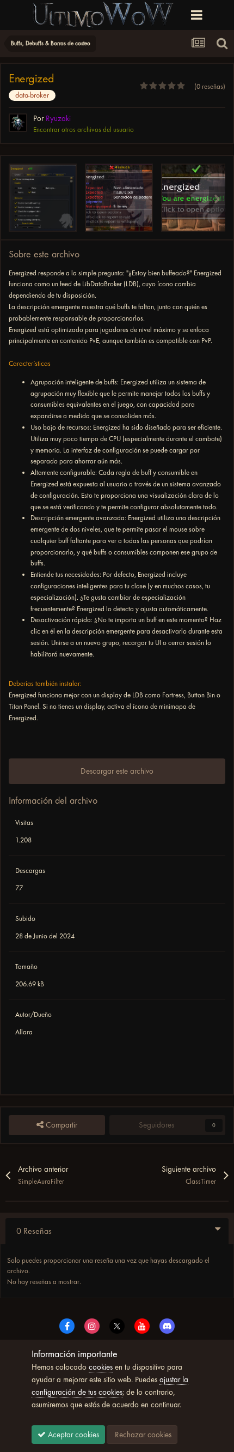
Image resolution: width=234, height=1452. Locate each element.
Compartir (60, 1125)
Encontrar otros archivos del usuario (83, 129)
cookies (101, 1367)
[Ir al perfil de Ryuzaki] (18, 122)
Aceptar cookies (72, 1434)
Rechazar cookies (142, 1434)
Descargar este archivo (117, 771)
